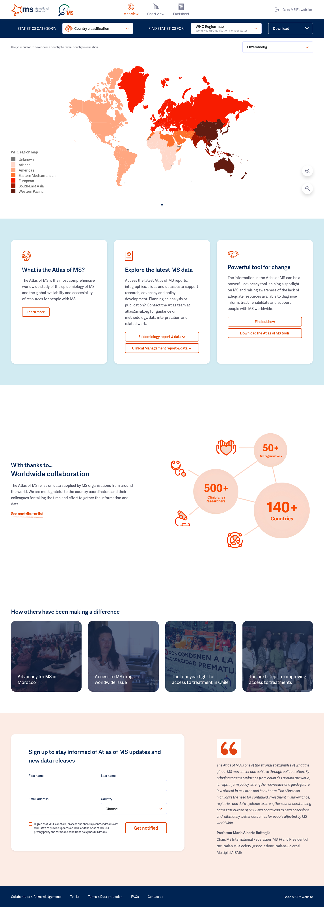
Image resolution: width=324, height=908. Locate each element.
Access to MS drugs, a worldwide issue (117, 679)
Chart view (155, 13)
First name (36, 776)
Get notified (146, 828)
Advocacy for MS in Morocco (37, 679)
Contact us (155, 897)
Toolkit (74, 897)
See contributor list (27, 513)
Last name (108, 776)
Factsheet (181, 13)
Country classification (91, 28)
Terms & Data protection (105, 897)
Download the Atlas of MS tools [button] (265, 333)
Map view (130, 13)
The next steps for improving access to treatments (277, 679)
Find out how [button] (265, 321)
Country (106, 799)
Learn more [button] (36, 311)
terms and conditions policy (72, 832)
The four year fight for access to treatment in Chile (200, 679)
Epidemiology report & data (160, 336)
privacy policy (42, 832)
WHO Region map (222, 28)
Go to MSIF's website (297, 10)
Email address (38, 799)
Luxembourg (257, 46)
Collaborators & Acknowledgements (36, 897)
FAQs (135, 897)
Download (281, 28)
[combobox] (134, 808)
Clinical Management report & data (160, 348)
